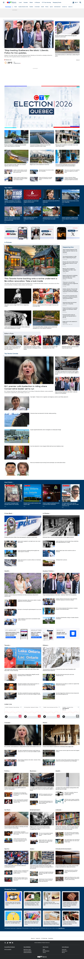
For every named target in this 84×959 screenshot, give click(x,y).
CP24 (44, 949)
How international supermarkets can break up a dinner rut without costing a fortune (71, 833)
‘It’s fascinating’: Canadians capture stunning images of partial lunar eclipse (20, 833)
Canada (26, 2)
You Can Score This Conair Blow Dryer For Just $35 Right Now (13, 922)
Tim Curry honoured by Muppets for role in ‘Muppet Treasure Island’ (46, 834)
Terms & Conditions (27, 950)
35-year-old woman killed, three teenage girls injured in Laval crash (20, 537)
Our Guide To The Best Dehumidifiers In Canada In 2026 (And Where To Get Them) (51, 923)
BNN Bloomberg (46, 950)
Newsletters (50, 938)
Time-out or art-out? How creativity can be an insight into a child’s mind (71, 171)
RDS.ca (63, 952)
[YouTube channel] (10, 942)
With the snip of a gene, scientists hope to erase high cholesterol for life (71, 800)
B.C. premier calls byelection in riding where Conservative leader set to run (25, 387)
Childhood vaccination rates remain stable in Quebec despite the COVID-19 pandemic (29, 601)
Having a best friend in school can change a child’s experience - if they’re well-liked (12, 348)
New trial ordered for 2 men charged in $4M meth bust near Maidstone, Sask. (47, 446)
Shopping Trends (57, 2)
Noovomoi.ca (64, 950)
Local (20, 2)
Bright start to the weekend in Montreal (39, 164)
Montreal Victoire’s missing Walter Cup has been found (70, 347)
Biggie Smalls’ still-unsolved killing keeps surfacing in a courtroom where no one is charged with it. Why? (40, 828)
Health (42, 6)
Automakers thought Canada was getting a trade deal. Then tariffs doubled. (46, 873)
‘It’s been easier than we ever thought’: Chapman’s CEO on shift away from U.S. (70, 504)
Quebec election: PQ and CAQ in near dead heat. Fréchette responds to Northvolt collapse (66, 599)
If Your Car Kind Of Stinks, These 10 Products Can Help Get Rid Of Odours (70, 923)
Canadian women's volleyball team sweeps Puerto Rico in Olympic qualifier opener (20, 871)
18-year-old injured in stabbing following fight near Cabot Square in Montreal (28, 551)
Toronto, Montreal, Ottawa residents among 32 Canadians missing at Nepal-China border (71, 178)
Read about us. (61, 928)
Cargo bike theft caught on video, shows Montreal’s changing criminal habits (32, 348)
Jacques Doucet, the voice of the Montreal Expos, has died (51, 218)
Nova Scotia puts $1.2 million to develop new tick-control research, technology (16, 827)
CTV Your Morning (46, 2)
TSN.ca (44, 952)
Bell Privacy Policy (27, 949)
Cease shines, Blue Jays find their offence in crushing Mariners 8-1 (15, 866)
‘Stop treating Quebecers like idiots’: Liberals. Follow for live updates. (66, 392)
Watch (31, 2)
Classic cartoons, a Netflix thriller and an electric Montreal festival (70, 218)
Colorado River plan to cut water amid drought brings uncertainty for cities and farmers (67, 866)
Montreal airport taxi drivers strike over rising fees (70, 201)
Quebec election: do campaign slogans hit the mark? (31, 201)
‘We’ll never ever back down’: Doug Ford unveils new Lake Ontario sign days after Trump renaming (21, 670)
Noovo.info (64, 949)
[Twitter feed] (5, 942)
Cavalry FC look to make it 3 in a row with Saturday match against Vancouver (20, 878)
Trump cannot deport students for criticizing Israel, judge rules (58, 746)
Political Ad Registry (28, 952)
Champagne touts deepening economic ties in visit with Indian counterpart (20, 794)
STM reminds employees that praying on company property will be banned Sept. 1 (65, 165)
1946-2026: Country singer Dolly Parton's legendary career (16, 305)
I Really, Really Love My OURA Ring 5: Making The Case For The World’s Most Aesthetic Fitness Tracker (70, 904)
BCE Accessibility (7, 949)
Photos (46, 6)
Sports (51, 6)
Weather (31, 6)
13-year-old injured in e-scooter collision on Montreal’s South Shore (45, 178)
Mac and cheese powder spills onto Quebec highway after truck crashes (15, 165)
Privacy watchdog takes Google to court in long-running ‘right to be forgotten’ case (20, 801)
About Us (70, 6)
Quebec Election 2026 (23, 6)
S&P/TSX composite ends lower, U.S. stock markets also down (46, 795)
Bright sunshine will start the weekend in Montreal (30, 218)
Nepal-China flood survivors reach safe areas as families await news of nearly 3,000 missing (71, 878)
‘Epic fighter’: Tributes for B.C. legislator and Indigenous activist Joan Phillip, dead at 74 (49, 396)
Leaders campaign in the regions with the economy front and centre (12, 201)
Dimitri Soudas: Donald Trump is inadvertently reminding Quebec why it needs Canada (20, 178)
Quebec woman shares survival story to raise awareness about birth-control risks (20, 171)
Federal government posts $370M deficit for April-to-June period (15, 788)
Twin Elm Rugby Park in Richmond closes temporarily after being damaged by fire (67, 694)
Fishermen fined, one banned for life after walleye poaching (43, 413)
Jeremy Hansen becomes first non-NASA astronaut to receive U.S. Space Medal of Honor (20, 840)
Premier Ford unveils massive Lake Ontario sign (32, 504)
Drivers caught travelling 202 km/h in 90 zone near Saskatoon (51, 504)
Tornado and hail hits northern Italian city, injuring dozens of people (71, 871)
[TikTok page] (7, 942)
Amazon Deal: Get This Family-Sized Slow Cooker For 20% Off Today (12, 903)
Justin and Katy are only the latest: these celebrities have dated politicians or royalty (17, 327)
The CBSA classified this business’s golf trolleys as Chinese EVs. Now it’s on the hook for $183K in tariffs (67, 373)
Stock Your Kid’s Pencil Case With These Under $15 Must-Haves (32, 923)
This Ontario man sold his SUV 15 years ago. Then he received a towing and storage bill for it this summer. (41, 867)
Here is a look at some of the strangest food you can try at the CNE (45, 305)
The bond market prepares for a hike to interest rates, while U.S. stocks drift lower (46, 802)
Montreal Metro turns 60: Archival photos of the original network (58, 537)
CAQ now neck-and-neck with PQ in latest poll (51, 201)
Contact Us (64, 6)
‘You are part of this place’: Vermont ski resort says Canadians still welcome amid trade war (59, 670)
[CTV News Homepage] (11, 2)
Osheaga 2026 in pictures (61, 559)
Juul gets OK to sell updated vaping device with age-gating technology (67, 788)
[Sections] (3, 2)
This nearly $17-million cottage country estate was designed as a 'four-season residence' (45, 327)
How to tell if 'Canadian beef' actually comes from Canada (11, 504)
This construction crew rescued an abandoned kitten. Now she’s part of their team (72, 840)
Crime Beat (37, 6)
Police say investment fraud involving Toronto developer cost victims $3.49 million (47, 462)
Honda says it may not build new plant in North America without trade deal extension (46, 880)
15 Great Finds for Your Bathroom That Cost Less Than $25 (51, 903)
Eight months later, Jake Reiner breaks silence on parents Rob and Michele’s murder (46, 841)
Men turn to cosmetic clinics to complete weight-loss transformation (71, 793)
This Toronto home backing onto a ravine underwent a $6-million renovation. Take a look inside (30, 279)
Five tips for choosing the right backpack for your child (50, 347)
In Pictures (37, 2)
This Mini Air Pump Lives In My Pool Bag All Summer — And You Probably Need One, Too (32, 903)
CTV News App (44, 938)
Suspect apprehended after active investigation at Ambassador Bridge (45, 429)
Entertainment (57, 6)
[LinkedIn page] (12, 942)
